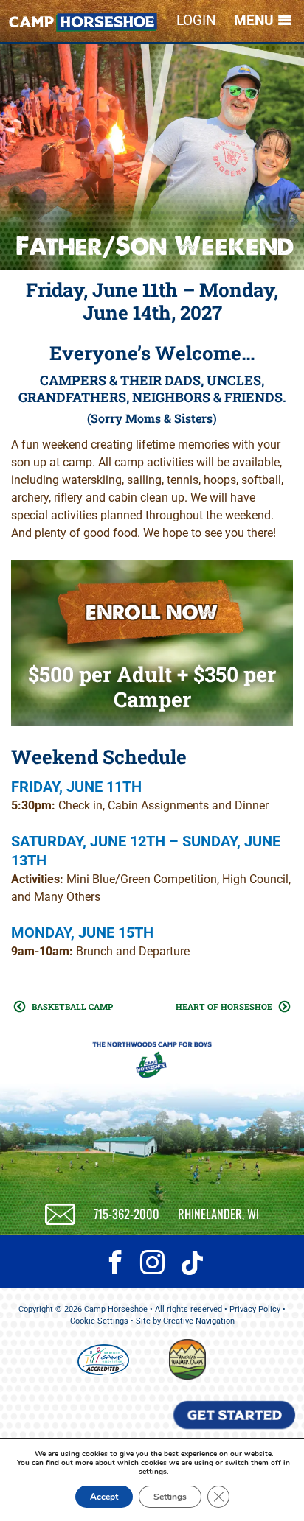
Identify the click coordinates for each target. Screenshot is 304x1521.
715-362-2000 (126, 1214)
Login (196, 20)
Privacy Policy (254, 1309)
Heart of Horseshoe (224, 1006)
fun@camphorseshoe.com (60, 1214)
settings (153, 1471)
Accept (104, 1497)
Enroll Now (152, 612)
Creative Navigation (199, 1321)
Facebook (115, 1266)
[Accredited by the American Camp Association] (103, 1362)
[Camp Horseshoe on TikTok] (188, 1269)
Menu (254, 20)
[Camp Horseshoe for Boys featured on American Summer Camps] (187, 1377)
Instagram (152, 1266)
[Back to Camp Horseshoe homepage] (83, 24)
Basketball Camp (72, 1006)
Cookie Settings (99, 1321)
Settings (170, 1497)
